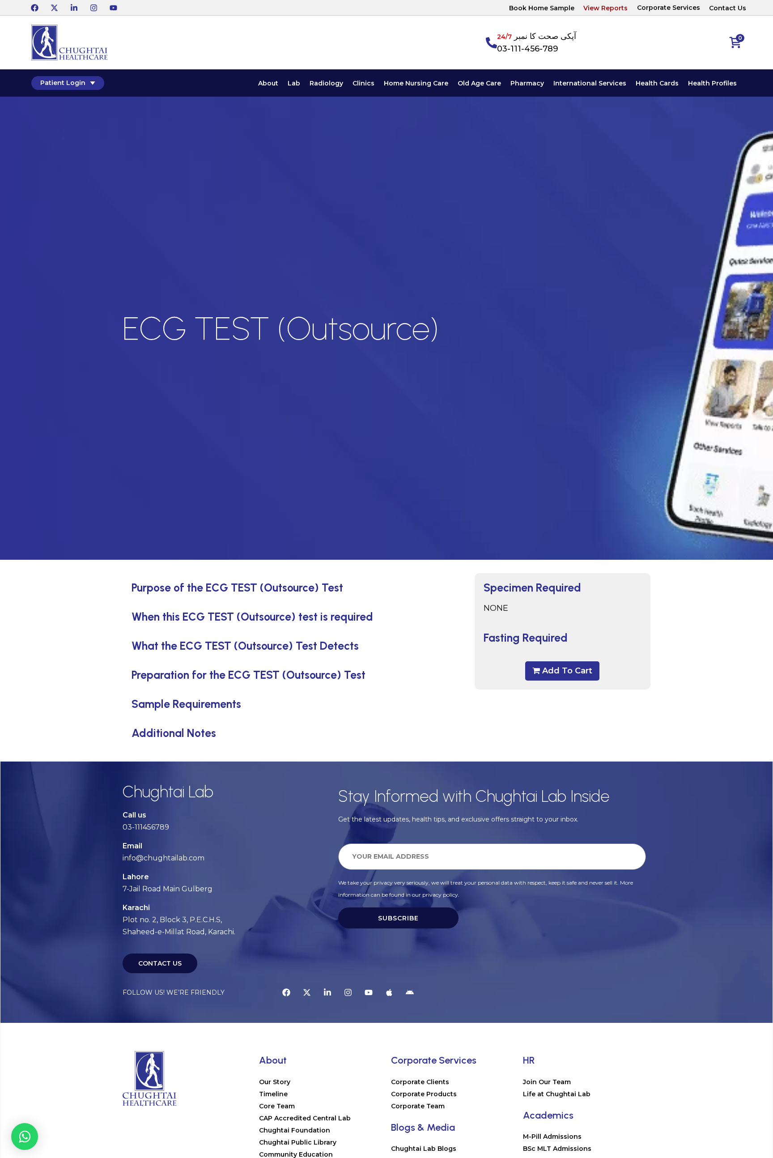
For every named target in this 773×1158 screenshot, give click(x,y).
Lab (294, 83)
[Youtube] (113, 7)
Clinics (363, 83)
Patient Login (62, 83)
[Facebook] (34, 7)
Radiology (326, 83)
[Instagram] (93, 7)
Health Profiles (712, 83)
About (268, 83)
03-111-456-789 (527, 49)
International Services (589, 83)
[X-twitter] (54, 7)
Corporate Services (668, 8)
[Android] (410, 992)
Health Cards (657, 83)
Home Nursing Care (416, 83)
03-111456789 (146, 827)
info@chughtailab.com (163, 858)
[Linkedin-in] (73, 7)
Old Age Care (479, 83)
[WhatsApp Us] (24, 1136)
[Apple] (389, 992)
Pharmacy (527, 83)
